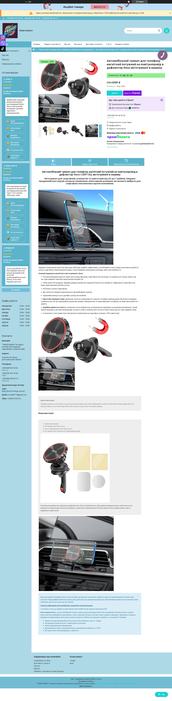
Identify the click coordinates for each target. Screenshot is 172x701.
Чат (163, 694)
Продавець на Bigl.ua (86, 681)
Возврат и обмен (122, 44)
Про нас (67, 44)
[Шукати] (159, 31)
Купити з (127, 93)
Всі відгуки (15, 290)
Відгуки (5, 59)
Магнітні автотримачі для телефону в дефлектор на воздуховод (66, 50)
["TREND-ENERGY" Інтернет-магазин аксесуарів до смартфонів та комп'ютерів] (10, 30)
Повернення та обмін (11, 64)
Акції (72, 663)
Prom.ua (98, 679)
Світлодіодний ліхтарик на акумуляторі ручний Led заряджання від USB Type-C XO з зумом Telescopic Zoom (17, 190)
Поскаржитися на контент (104, 683)
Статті (108, 44)
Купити (115, 93)
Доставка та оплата (94, 44)
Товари (72, 660)
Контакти (78, 44)
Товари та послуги (51, 44)
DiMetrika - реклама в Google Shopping (49, 671)
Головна (36, 44)
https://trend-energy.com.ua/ (13, 391)
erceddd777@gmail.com (16, 395)
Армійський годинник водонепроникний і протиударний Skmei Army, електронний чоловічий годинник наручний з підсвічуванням (15, 106)
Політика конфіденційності (126, 683)
